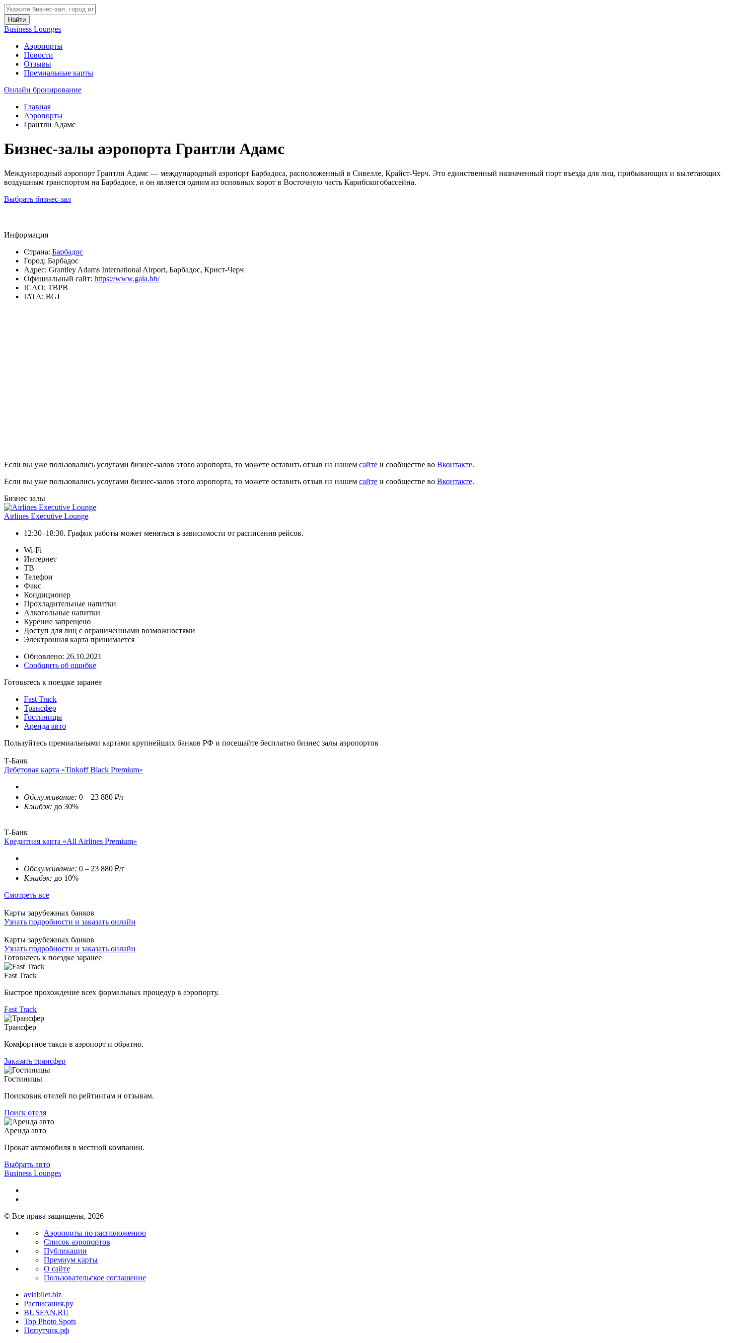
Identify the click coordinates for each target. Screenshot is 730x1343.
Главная (37, 106)
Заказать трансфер (35, 1061)
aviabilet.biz (43, 1294)
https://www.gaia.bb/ (126, 278)
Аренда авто (45, 726)
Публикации (65, 1251)
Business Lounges (32, 29)
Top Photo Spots (50, 1321)
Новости (38, 55)
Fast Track (40, 699)
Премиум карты (71, 1260)
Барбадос (67, 252)
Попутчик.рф (46, 1330)
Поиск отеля (25, 1112)
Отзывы (37, 64)
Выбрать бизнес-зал (37, 199)
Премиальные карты (58, 73)
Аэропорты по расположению (95, 1233)
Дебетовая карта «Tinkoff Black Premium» (73, 769)
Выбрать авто (27, 1164)
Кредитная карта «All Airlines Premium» (70, 841)
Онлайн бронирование (42, 89)
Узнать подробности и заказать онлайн (70, 922)
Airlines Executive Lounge (46, 516)
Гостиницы (43, 717)
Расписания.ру (48, 1303)
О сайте (57, 1268)
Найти (17, 19)
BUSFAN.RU (46, 1312)
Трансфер (40, 708)
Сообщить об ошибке (60, 665)
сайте (368, 464)
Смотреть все (26, 895)
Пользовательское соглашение (95, 1277)
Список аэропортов (77, 1242)
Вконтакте (454, 464)
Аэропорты (43, 46)
